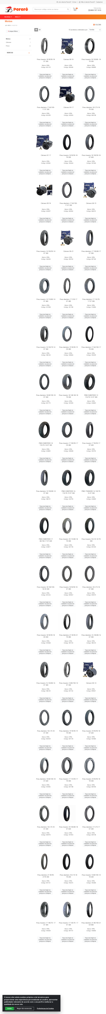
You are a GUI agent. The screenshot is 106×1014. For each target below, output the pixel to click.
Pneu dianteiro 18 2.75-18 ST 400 (91, 588)
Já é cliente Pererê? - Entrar (67, 2)
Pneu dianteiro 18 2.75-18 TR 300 (91, 108)
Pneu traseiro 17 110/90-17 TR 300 (68, 780)
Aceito (9, 1008)
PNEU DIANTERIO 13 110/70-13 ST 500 (91, 396)
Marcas (10, 52)
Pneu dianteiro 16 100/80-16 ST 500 (91, 636)
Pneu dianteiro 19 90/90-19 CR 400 (68, 348)
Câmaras (8, 42)
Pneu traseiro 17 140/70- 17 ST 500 (45, 924)
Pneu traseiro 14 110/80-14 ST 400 (46, 300)
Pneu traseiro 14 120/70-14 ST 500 (46, 348)
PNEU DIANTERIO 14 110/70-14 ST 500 (46, 444)
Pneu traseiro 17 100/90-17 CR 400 (68, 444)
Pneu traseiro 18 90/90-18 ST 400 (68, 588)
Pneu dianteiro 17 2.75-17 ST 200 (91, 828)
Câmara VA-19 (91, 203)
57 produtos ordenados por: (78, 30)
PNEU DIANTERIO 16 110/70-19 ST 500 (68, 492)
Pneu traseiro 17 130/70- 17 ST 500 (68, 924)
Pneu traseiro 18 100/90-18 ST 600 (91, 156)
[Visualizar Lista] (40, 29)
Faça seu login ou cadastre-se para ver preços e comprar (45, 76)
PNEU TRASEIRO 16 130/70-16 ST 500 (91, 492)
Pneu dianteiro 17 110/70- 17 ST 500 (91, 300)
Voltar (98, 25)
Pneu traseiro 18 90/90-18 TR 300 (91, 780)
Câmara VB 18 (46, 203)
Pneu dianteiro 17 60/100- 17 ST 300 (46, 108)
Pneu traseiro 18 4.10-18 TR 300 (91, 540)
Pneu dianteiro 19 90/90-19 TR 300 (68, 732)
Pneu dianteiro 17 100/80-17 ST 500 (91, 252)
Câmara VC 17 (46, 155)
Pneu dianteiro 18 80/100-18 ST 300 (45, 396)
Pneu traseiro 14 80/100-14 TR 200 (91, 876)
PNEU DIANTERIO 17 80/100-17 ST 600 (46, 540)
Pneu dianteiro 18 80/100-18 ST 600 (45, 780)
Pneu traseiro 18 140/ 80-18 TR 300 (68, 396)
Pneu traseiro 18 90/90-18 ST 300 (46, 60)
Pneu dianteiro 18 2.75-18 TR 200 (68, 876)
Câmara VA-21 (68, 251)
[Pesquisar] (68, 9)
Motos (8, 39)
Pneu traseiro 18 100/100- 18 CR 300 (46, 588)
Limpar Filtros (13, 31)
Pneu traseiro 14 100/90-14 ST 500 (46, 252)
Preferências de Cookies (45, 1008)
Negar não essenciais (24, 1008)
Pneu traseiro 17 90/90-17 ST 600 (91, 444)
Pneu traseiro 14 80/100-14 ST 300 (68, 684)
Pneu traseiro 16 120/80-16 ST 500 (46, 684)
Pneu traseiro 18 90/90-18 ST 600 (91, 732)
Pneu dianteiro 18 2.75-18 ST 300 (45, 732)
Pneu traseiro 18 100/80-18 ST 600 (68, 828)
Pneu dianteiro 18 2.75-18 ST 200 (45, 828)
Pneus (8, 46)
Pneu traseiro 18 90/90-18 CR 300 (46, 636)
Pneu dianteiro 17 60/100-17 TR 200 (91, 348)
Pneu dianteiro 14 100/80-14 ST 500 (45, 492)
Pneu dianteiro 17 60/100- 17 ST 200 (68, 204)
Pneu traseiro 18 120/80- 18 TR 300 (91, 60)
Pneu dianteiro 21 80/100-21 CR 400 (91, 924)
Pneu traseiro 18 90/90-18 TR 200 (68, 156)
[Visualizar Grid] (36, 29)
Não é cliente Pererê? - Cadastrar (92, 2)
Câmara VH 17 (68, 107)
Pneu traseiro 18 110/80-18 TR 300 (68, 540)
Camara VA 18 (68, 59)
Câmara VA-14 (91, 683)
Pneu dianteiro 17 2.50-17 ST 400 (68, 300)
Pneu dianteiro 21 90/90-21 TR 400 (68, 636)
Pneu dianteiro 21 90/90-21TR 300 (45, 876)
